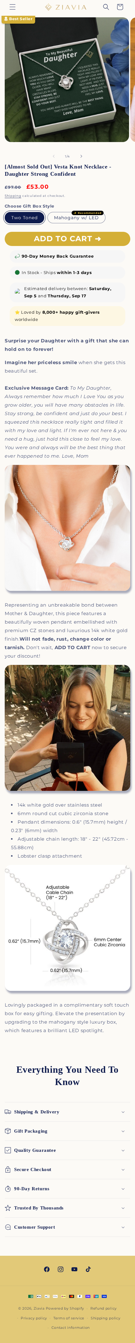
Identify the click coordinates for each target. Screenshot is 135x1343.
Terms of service (68, 1318)
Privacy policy (34, 1318)
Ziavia (39, 1308)
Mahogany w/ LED (76, 217)
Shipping (13, 196)
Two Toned (24, 217)
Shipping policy (106, 1318)
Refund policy (103, 1308)
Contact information (70, 1327)
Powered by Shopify (65, 1308)
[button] (12, 7)
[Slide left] (54, 156)
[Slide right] (81, 156)
